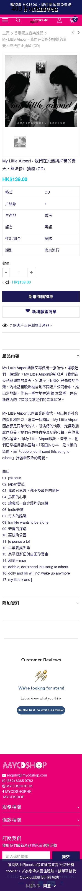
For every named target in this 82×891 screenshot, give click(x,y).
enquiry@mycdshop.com (27, 775)
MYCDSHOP (13, 796)
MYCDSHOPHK (19, 786)
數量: (6, 263)
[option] (41, 91)
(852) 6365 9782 (19, 780)
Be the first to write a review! (41, 710)
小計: (6, 282)
